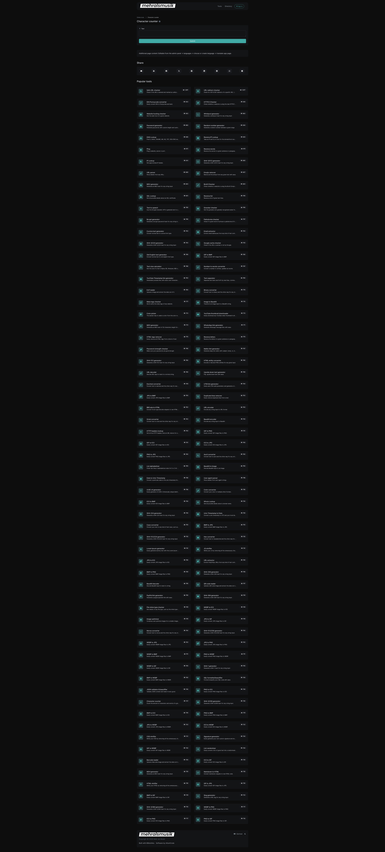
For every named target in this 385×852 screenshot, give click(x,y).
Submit (192, 41)
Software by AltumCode (165, 843)
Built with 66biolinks (146, 843)
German (239, 834)
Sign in (240, 6)
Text (142, 28)
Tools (220, 6)
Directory (228, 6)
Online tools (140, 17)
